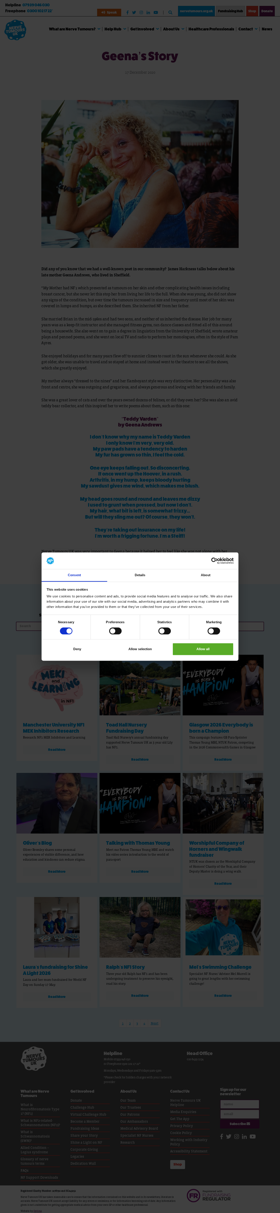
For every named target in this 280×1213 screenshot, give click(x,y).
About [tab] (205, 575)
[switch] (115, 630)
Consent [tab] (74, 575)
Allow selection (140, 649)
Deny (77, 649)
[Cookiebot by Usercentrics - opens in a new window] (214, 560)
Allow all (203, 649)
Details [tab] (140, 575)
